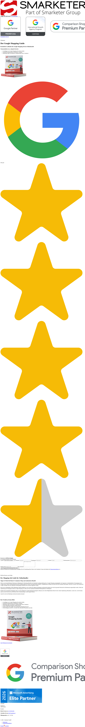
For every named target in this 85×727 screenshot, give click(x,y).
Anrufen (7, 725)
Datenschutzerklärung (54, 569)
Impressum (5, 722)
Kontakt (2, 725)
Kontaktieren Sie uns (4, 36)
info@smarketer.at (11, 713)
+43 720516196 (14, 16)
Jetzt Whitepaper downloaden (6, 642)
